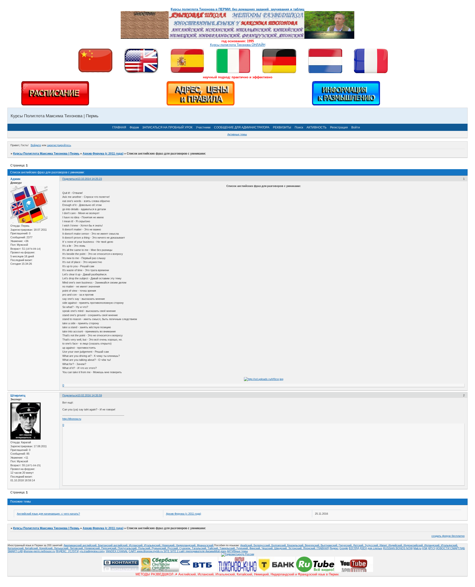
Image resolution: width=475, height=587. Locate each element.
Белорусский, (262, 545)
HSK (425, 548)
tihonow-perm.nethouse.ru (39, 551)
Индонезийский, (414, 545)
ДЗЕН (363, 548)
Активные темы (237, 134)
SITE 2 (174, 551)
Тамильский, (227, 548)
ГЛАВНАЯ (119, 127)
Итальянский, (153, 545)
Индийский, (396, 545)
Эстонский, (295, 548)
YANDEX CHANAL (117, 551)
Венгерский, (313, 545)
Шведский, (281, 548)
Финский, (255, 548)
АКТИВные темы (237, 551)
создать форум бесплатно (448, 535)
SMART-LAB (15, 551)
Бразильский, (296, 545)
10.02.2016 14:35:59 (89, 395)
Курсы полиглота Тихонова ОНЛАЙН (237, 45)
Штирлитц (17, 395)
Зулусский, (372, 545)
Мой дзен (220, 551)
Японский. (310, 548)
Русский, (173, 548)
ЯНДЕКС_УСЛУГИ (67, 551)
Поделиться (69, 178)
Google (343, 548)
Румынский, (159, 548)
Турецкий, (242, 548)
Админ (15, 179)
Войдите (36, 145)
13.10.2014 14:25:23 (89, 178)
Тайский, (213, 548)
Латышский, (62, 548)
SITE (167, 551)
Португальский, (128, 548)
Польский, (145, 548)
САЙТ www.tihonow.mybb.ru (146, 551)
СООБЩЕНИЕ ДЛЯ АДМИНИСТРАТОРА (241, 127)
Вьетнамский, (330, 545)
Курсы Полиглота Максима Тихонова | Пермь (46, 153)
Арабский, (247, 545)
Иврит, (384, 545)
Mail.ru (417, 548)
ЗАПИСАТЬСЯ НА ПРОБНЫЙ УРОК (167, 127)
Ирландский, (432, 545)
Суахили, (185, 548)
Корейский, (46, 548)
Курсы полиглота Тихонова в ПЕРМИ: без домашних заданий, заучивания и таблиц (237, 9)
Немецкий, (169, 545)
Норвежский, (92, 548)
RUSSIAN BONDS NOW (398, 548)
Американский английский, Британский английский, (96, 545)
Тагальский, (200, 548)
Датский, (359, 545)
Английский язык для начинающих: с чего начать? (48, 513)
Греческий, (346, 545)
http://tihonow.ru (71, 418)
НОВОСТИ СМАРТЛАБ (450, 548)
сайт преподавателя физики (196, 551)
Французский (205, 545)
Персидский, (109, 548)
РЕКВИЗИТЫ (282, 127)
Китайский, (32, 548)
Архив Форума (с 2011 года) (103, 153)
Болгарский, (279, 545)
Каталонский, (16, 548)
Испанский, (136, 545)
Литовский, (77, 548)
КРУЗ (431, 548)
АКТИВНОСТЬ (317, 127)
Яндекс (334, 548)
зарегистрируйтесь (59, 145)
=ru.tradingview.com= (92, 551)
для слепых (375, 548)
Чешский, (267, 548)
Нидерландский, (186, 545)
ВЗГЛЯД (354, 548)
